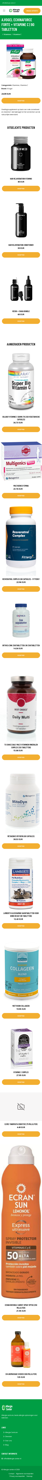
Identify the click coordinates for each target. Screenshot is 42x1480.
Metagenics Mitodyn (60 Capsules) (21, 836)
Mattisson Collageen (21, 1006)
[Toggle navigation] (4, 10)
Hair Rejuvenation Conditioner (21, 245)
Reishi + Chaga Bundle (21, 311)
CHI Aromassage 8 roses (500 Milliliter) (21, 1374)
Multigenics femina (21, 485)
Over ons (8, 1441)
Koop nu (21, 101)
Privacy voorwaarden (17, 1476)
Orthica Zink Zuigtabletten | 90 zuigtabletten (21, 645)
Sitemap (29, 1476)
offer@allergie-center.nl (8, 3)
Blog (7, 1445)
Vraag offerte (32, 11)
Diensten (8, 1436)
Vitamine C (17, 34)
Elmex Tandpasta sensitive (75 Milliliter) (21, 1124)
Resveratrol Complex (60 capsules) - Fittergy (21, 579)
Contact (11, 1474)
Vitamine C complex (21, 1072)
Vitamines (7, 34)
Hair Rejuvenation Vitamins (21, 178)
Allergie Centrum (11, 1432)
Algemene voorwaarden (24, 1474)
